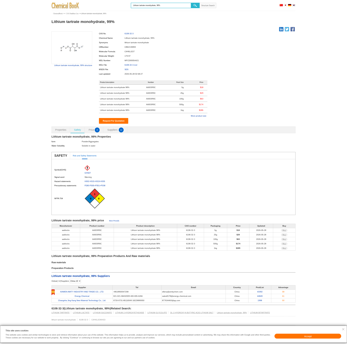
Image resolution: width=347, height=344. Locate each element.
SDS (126, 69)
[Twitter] (287, 29)
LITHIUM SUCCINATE (102, 313)
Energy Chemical (82, 296)
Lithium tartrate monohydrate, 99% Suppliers (81, 275)
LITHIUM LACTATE (81, 313)
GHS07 (88, 173)
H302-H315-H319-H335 (95, 181)
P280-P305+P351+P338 (95, 185)
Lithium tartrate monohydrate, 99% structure (73, 65)
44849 (260, 296)
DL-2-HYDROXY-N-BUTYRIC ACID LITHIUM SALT (191, 313)
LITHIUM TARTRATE (61, 313)
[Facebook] (292, 29)
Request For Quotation (113, 121)
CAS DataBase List (72, 14)
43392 (260, 292)
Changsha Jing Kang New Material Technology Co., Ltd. (82, 300)
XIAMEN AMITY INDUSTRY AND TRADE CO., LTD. (82, 292)
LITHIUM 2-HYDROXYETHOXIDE (129, 313)
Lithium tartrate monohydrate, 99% (232, 313)
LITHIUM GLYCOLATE (157, 313)
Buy (284, 230)
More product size (198, 116)
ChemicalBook (58, 14)
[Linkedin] (281, 29)
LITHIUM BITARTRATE (260, 313)
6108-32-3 (129, 33)
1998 (260, 300)
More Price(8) (114, 221)
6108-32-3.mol (131, 65)
